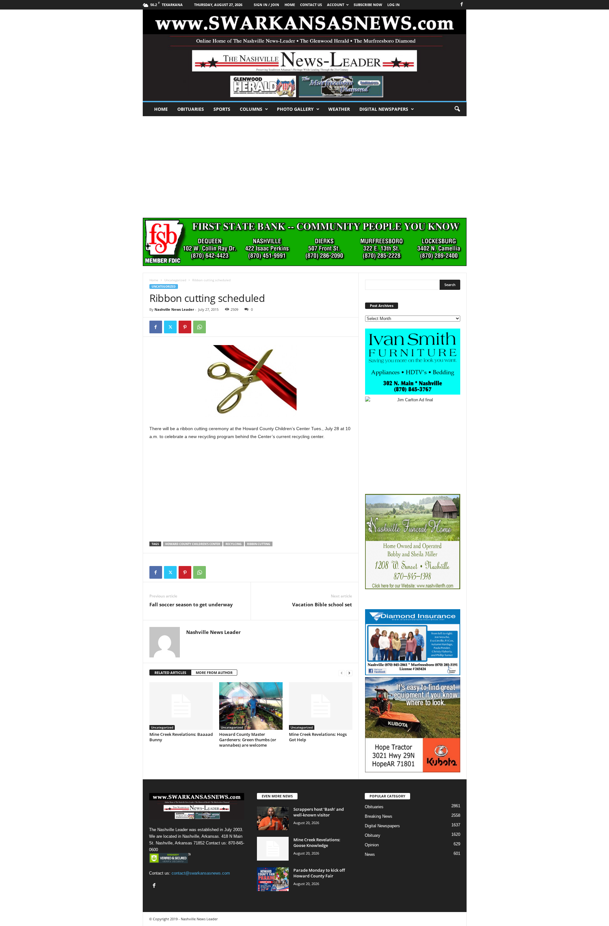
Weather (339, 109)
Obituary (372, 835)
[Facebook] (462, 4)
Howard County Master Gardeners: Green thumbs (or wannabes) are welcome (247, 739)
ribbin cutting (258, 544)
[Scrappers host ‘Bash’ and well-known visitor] (273, 818)
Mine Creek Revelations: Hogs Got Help (318, 737)
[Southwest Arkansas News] (305, 55)
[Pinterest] (185, 327)
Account (335, 4)
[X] (170, 327)
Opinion (372, 845)
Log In (393, 4)
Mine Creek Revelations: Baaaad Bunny (181, 737)
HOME (290, 4)
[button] (457, 109)
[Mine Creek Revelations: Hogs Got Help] (320, 706)
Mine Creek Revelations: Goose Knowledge (316, 842)
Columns (251, 109)
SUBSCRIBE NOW (368, 4)
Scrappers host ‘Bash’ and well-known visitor (318, 812)
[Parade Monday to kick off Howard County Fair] (273, 879)
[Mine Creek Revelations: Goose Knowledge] (273, 849)
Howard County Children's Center (192, 544)
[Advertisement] (304, 163)
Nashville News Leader (174, 309)
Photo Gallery (295, 109)
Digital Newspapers (383, 109)
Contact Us (311, 4)
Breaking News (378, 816)
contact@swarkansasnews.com (201, 873)
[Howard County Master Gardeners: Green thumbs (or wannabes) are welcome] (251, 706)
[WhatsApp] (199, 327)
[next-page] (349, 673)
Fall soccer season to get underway (191, 604)
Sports (221, 109)
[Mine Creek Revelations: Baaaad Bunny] (181, 706)
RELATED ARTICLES (170, 672)
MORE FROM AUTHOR (214, 672)
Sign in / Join (266, 4)
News (370, 854)
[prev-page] (341, 673)
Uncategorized (175, 280)
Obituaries (190, 109)
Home (161, 109)
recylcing (234, 544)
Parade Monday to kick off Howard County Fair (319, 873)
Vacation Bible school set (322, 604)
